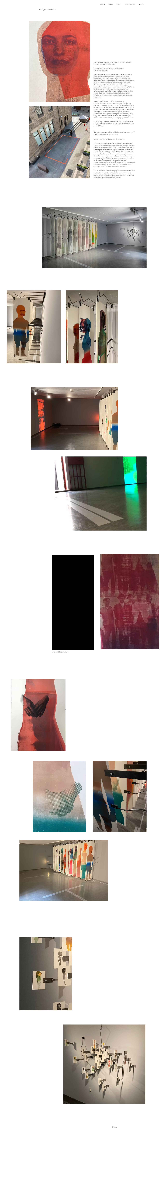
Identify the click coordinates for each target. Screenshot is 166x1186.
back (114, 1127)
